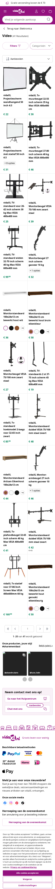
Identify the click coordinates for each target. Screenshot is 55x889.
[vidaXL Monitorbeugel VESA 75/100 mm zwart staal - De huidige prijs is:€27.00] (14, 354)
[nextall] (47, 628)
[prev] (15, 628)
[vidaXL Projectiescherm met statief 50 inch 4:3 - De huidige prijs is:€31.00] (14, 130)
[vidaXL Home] (19, 11)
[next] (40, 628)
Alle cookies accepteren (27, 873)
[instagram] (10, 803)
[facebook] (5, 803)
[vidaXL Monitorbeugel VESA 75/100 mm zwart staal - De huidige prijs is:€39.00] (40, 186)
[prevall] (8, 628)
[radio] (5, 328)
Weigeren (27, 879)
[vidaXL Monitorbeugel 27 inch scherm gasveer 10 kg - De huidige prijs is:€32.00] (40, 238)
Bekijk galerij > (46, 645)
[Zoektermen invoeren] (48, 19)
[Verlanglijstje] (43, 11)
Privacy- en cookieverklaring (23, 867)
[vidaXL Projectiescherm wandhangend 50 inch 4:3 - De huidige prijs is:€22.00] (14, 78)
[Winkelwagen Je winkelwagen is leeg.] (50, 11)
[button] (15, 664)
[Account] (36, 11)
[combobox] (27, 19)
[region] (27, 859)
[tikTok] (22, 803)
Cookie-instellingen (27, 885)
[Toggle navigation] (5, 11)
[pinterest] (16, 803)
